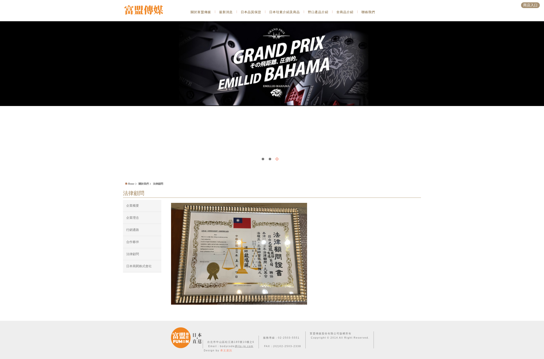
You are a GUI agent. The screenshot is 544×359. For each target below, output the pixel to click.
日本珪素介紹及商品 (284, 12)
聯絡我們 (368, 12)
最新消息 (226, 12)
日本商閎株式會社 (139, 266)
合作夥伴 (132, 242)
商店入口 (530, 5)
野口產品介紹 (318, 12)
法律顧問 (158, 183)
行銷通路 (132, 230)
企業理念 (132, 217)
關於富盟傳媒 (201, 12)
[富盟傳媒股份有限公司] (149, 10)
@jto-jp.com (244, 346)
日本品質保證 (251, 12)
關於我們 (144, 183)
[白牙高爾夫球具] (272, 22)
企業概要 (132, 205)
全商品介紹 (344, 12)
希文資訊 (226, 350)
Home (130, 183)
